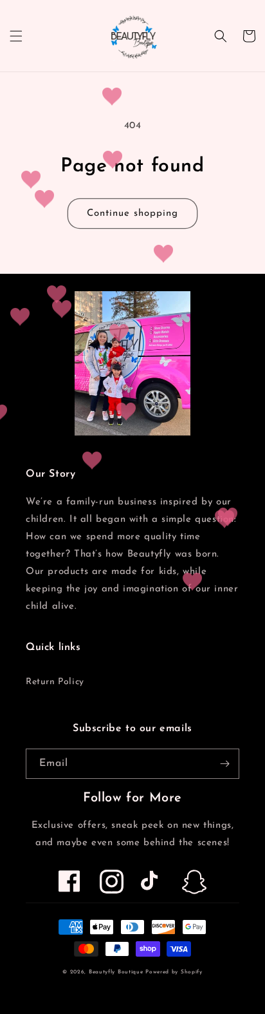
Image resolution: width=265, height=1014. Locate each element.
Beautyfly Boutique (116, 972)
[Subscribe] (224, 764)
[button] (16, 36)
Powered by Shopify (174, 972)
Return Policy (55, 682)
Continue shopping (132, 213)
